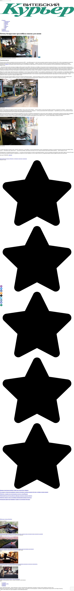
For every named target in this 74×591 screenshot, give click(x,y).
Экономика (6, 22)
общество (16, 158)
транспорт (20, 158)
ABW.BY (7, 64)
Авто (5, 25)
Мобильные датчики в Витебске (6, 519)
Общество (6, 26)
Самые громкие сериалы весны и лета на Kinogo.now (10, 579)
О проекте (4, 29)
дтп (14, 158)
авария (3, 158)
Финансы (6, 23)
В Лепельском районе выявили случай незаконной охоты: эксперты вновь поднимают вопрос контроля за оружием (21, 534)
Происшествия (7, 21)
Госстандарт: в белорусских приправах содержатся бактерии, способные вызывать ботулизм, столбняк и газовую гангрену (24, 492)
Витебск (11, 158)
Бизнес (5, 27)
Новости (3, 20)
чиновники (25, 158)
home (1, 158)
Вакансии (4, 584)
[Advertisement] (32, 510)
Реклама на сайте (5, 583)
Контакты (4, 585)
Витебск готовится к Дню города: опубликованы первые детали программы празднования (17, 549)
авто (5, 158)
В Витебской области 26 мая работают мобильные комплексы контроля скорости (16, 495)
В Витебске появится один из (5, 497)
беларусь (8, 158)
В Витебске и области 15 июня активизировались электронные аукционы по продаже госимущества (18, 564)
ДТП (5, 28)
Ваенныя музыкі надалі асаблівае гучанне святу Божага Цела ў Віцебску (14, 490)
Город (39, 57)
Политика (6, 24)
